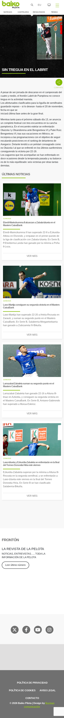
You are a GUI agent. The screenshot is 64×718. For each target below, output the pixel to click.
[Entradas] (47, 4)
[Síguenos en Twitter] (14, 630)
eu (39, 5)
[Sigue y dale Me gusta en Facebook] (26, 630)
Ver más (32, 256)
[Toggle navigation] (57, 5)
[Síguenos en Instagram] (49, 630)
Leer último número (15, 565)
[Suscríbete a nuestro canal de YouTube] (37, 630)
